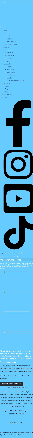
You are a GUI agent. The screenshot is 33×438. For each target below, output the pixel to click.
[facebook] (18, 146)
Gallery (6, 89)
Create (22, 435)
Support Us (7, 64)
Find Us (9, 38)
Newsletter (10, 55)
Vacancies (10, 66)
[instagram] (18, 180)
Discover (6, 86)
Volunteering (11, 72)
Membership (11, 75)
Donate (9, 78)
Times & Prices (11, 41)
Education (7, 83)
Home (5, 30)
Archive (6, 91)
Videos (9, 50)
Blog (8, 61)
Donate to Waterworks (17, 80)
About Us (6, 47)
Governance (10, 58)
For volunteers (8, 94)
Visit (5, 33)
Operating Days (12, 44)
